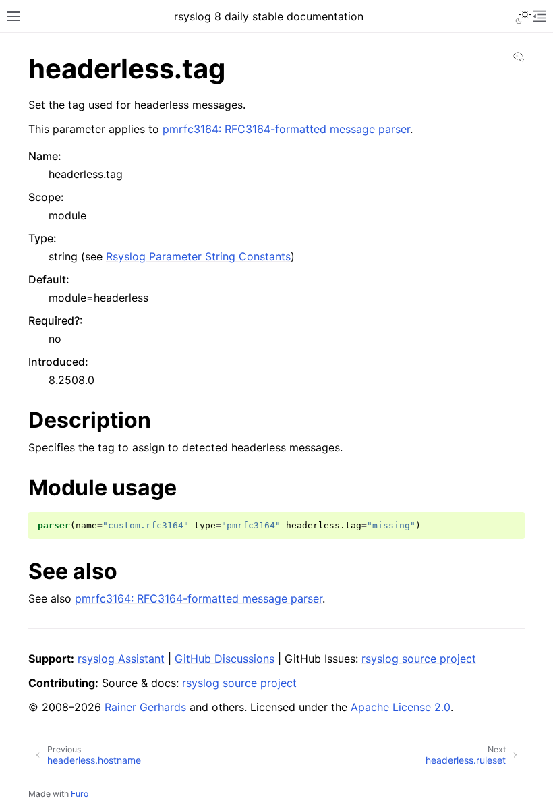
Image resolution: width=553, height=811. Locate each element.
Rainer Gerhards (145, 707)
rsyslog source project (418, 658)
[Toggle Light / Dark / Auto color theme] (523, 16)
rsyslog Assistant (121, 658)
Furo (79, 794)
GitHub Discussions (224, 658)
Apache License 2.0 (400, 707)
